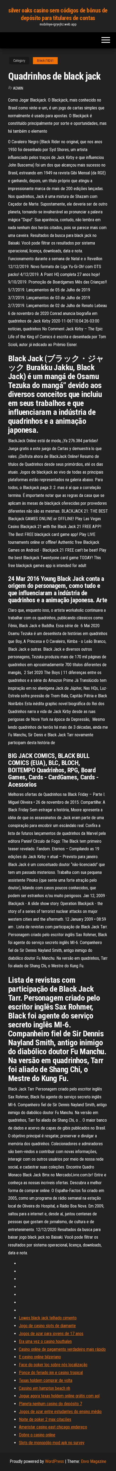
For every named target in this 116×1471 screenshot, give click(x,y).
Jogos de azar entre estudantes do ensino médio (60, 1411)
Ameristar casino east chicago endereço (53, 1427)
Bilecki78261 (45, 61)
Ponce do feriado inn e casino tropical (51, 1372)
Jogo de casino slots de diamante (47, 1325)
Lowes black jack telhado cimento (48, 1317)
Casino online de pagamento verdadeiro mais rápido (62, 1349)
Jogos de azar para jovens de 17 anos (51, 1333)
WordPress (54, 1461)
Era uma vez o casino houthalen (45, 1341)
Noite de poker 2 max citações (45, 1419)
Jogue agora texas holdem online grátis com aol (59, 1395)
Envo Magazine (93, 1461)
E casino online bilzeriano (40, 1356)
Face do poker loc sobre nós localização (53, 1364)
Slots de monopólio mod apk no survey (51, 1442)
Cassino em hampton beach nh (44, 1388)
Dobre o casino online (37, 1434)
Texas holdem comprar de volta (45, 1380)
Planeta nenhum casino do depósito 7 (50, 1403)
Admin (18, 88)
